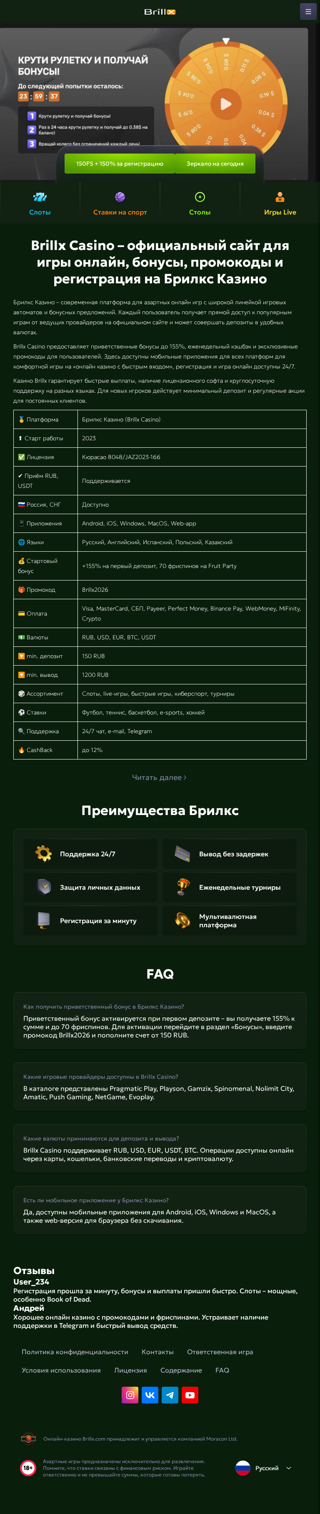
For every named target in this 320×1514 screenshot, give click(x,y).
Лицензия (130, 1370)
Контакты (158, 1351)
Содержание (181, 1370)
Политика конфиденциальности (75, 1351)
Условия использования (61, 1370)
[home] (160, 12)
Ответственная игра (220, 1351)
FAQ (222, 1370)
